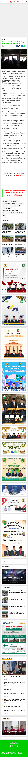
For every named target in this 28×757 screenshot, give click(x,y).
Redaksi (10, 752)
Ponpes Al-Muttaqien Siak (9, 212)
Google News (19, 175)
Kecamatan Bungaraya (17, 203)
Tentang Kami (4, 752)
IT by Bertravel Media (19, 754)
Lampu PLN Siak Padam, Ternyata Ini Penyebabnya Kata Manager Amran (7, 255)
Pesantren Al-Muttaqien (15, 205)
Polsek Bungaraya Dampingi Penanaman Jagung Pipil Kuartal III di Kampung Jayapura (7, 243)
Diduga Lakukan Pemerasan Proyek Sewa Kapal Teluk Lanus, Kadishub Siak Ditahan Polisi (14, 694)
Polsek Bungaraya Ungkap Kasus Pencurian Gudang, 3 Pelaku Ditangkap (14, 683)
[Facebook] (10, 746)
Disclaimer (20, 753)
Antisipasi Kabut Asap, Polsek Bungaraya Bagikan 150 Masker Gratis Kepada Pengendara (20, 232)
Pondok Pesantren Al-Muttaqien (10, 210)
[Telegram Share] (22, 46)
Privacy (11, 754)
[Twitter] (13, 746)
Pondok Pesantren (7, 208)
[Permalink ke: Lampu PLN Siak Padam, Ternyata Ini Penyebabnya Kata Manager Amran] (7, 250)
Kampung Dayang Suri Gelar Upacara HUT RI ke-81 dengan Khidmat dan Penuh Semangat (20, 243)
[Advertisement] (14, 21)
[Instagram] (15, 746)
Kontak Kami (16, 752)
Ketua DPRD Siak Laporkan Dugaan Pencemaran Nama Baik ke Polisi (12, 705)
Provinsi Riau (20, 212)
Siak (3, 46)
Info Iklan (3, 753)
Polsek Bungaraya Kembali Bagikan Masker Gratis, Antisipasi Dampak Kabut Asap (6, 232)
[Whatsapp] (24, 46)
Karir (21, 752)
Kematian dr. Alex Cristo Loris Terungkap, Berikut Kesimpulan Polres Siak (14, 677)
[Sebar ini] (17, 46)
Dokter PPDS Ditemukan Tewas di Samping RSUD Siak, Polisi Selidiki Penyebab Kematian (14, 700)
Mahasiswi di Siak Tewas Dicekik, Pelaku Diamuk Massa (14, 688)
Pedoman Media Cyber (11, 753)
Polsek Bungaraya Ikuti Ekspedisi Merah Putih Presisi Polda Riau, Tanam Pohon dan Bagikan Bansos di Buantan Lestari (20, 255)
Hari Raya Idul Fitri (14, 201)
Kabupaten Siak (6, 203)
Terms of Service (4, 754)
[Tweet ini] (19, 46)
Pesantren (5, 205)
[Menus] (2, 1)
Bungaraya (5, 201)
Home (21, 751)
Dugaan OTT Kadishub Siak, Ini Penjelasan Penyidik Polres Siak (14, 711)
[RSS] (18, 746)
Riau (4, 215)
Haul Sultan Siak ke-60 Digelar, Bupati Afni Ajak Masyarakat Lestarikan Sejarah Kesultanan (13, 578)
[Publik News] (14, 1)
